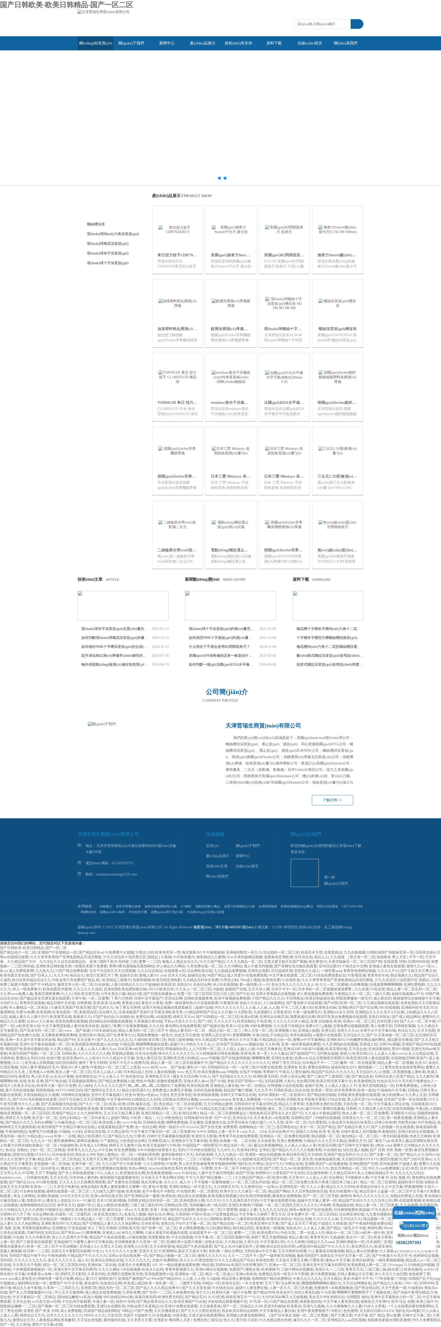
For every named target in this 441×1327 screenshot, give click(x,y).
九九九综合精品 (149, 971)
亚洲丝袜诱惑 (362, 1260)
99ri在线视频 (389, 1007)
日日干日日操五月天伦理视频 (112, 971)
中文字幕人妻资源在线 (341, 1302)
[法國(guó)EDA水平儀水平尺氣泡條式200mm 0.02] (284, 377)
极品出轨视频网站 (268, 1145)
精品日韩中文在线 (60, 1003)
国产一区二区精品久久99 (242, 1306)
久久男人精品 (60, 1049)
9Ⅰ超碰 (218, 989)
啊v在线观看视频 (407, 1200)
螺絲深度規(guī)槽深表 (337, 329)
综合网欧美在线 (199, 971)
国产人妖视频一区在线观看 (392, 1127)
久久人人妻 (315, 1187)
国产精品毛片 (195, 1297)
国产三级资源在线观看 (34, 1242)
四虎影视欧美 (158, 1237)
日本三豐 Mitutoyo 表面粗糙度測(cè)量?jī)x (247, 476)
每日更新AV (191, 952)
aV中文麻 (104, 1150)
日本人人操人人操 (107, 1072)
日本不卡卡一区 (283, 989)
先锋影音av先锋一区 (43, 1274)
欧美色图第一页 (64, 1012)
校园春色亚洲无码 (256, 1159)
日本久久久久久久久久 (64, 1315)
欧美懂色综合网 (132, 1173)
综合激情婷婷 (317, 1173)
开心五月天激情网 (69, 1292)
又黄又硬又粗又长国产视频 (285, 962)
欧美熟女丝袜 (325, 1007)
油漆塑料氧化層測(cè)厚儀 (179, 329)
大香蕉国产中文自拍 (288, 1173)
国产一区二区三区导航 (320, 1196)
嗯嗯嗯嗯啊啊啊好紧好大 (321, 1283)
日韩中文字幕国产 (148, 998)
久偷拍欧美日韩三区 (150, 1040)
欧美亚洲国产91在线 (190, 1302)
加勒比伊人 (36, 1200)
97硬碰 (204, 1159)
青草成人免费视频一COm (252, 1099)
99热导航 (180, 1315)
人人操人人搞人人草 (300, 1145)
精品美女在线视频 (192, 1196)
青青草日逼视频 (32, 1003)
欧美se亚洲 (249, 1017)
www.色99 (150, 1067)
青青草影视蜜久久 (179, 1269)
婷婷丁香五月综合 (286, 1063)
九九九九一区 (41, 1141)
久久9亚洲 (216, 1297)
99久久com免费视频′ (384, 1168)
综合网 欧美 (290, 1283)
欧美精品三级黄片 (116, 980)
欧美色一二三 (41, 1187)
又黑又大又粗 (111, 1246)
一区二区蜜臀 (98, 998)
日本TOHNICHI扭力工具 (107, 350)
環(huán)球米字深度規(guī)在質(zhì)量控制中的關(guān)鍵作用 (114, 629)
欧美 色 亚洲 (329, 1132)
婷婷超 (28, 966)
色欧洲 (214, 1251)
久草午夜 (78, 998)
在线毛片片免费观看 (134, 1265)
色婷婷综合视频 (425, 1256)
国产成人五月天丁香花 (298, 1223)
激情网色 (7, 1012)
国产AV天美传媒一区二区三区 (390, 1035)
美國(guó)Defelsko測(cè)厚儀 (109, 476)
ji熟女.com (383, 1145)
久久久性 (156, 1026)
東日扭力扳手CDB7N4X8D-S (181, 255)
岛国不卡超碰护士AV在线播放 (147, 1315)
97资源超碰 (77, 1228)
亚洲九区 (328, 1030)
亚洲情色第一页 (291, 1187)
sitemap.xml (86, 933)
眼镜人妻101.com (152, 975)
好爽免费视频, (407, 1086)
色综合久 (77, 975)
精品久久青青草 (291, 1104)
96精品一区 (211, 1283)
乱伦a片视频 (64, 1076)
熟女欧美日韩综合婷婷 (240, 1311)
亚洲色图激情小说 (158, 1274)
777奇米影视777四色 (390, 1279)
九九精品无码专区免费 (200, 980)
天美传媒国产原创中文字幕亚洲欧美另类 (151, 1012)
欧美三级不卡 (427, 1302)
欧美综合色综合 (279, 1219)
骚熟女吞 (252, 1269)
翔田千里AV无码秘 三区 (118, 962)
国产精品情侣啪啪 (321, 1095)
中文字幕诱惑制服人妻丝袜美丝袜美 (70, 1026)
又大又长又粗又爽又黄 (121, 1113)
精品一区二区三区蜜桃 (378, 1182)
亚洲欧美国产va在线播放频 (326, 1164)
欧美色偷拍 (413, 1269)
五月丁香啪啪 (45, 1173)
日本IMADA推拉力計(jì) (106, 486)
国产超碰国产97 (302, 1053)
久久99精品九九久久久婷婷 (21, 1210)
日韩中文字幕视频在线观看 (168, 1136)
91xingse (395, 1265)
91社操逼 (102, 985)
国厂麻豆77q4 (378, 1141)
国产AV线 (217, 1081)
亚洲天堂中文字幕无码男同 (324, 1265)
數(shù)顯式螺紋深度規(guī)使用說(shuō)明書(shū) (330, 656)
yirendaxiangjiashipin (215, 1099)
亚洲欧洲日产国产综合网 (357, 1007)
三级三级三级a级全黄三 (383, 1269)
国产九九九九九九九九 (114, 1040)
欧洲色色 (169, 1196)
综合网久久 (108, 1012)
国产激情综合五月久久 (102, 1090)
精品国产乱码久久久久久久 (332, 1072)
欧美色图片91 (268, 1233)
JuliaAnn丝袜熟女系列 (165, 1168)
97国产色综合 (103, 1017)
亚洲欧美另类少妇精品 (181, 1058)
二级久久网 (381, 994)
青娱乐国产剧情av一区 (245, 1081)
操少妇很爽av (392, 1095)
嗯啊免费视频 (177, 1122)
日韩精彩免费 (153, 1122)
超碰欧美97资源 (410, 1182)
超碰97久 (177, 1044)
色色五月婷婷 (420, 1136)
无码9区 (6, 1260)
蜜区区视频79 (390, 1159)
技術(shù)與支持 (238, 43)
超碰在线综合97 (343, 1067)
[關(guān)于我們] (151, 764)
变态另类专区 (181, 1095)
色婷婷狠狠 (142, 980)
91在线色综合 (223, 1288)
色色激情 (350, 1311)
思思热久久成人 (306, 971)
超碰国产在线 (235, 989)
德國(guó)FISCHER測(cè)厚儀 (110, 311)
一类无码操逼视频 (393, 1136)
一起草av (271, 1187)
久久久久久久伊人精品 (291, 1021)
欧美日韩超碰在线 (319, 998)
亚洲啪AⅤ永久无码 (338, 1012)
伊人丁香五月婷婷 (102, 1228)
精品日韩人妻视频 (236, 1279)
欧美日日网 (327, 1145)
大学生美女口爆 (113, 994)
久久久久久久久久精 (94, 1053)
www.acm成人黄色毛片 (18, 1279)
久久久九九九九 (137, 1260)
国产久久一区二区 (93, 1104)
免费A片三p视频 (318, 1026)
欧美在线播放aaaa (211, 1072)
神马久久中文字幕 (243, 1040)
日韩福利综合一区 (221, 1067)
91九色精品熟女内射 (275, 1320)
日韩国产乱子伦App (423, 1279)
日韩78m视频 (389, 1044)
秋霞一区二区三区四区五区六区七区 (205, 994)
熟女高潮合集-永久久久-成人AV (166, 1182)
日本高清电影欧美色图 (80, 1109)
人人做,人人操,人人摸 (262, 1007)
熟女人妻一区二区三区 (73, 1072)
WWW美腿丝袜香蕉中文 (156, 1150)
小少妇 (76, 1132)
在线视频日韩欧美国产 (409, 1058)
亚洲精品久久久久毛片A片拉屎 (379, 1012)
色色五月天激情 (186, 1035)
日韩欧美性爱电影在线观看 (358, 1095)
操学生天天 (66, 1205)
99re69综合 (392, 1228)
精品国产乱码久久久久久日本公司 (365, 1200)
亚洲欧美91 (336, 1040)
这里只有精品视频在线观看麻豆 (167, 1007)
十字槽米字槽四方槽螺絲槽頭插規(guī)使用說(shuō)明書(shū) (330, 638)
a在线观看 (163, 1017)
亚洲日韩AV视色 (92, 1035)
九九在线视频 (354, 952)
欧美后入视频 (135, 1214)
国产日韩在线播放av (159, 994)
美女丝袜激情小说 (343, 1191)
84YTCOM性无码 (68, 1090)
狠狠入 (345, 1053)
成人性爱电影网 (21, 971)
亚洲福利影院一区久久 (244, 952)
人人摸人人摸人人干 (340, 1086)
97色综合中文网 (354, 966)
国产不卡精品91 (42, 985)
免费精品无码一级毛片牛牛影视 (284, 1274)
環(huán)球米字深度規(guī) (108, 253)
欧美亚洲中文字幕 (264, 1223)
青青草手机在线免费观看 (238, 1136)
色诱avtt (301, 1058)
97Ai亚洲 (328, 1292)
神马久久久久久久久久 (176, 1053)
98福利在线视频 (327, 1118)
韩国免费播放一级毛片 (354, 998)
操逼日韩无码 (145, 1297)
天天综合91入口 (368, 1072)
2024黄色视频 (46, 1182)
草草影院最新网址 (36, 1228)
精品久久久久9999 (340, 1187)
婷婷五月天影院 (72, 1274)
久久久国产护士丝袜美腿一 (123, 1164)
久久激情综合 (251, 1187)
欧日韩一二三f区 (36, 1251)
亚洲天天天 (148, 1251)
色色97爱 (53, 1058)
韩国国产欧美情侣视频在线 (26, 1049)
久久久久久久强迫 (87, 989)
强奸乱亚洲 (73, 1210)
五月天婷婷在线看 (292, 1251)
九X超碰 (213, 1279)
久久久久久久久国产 (110, 1086)
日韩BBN (53, 1109)
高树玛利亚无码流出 (43, 1233)
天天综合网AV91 (281, 1132)
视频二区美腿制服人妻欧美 (404, 1072)
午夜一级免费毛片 (307, 1012)
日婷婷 (351, 1109)
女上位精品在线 (420, 1053)
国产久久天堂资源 (196, 1288)
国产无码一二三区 (156, 1292)
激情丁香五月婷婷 (93, 1063)
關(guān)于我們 (131, 43)
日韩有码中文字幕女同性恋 (255, 1104)
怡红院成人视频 (355, 1150)
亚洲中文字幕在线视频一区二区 (45, 1044)
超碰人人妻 (248, 1210)
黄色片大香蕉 (152, 1003)
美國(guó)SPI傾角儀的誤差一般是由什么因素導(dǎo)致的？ (222, 656)
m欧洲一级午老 (372, 1233)
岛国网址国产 (302, 1118)
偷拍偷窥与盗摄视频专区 (119, 1177)
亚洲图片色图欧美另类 (125, 1274)
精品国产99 (66, 1040)
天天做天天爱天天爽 (291, 1260)
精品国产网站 (279, 1191)
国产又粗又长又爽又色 (418, 971)
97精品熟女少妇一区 (275, 1040)
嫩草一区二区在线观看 (358, 1063)
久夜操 (166, 957)
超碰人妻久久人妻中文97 (28, 1017)
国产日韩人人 (41, 975)
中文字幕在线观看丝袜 (278, 1200)
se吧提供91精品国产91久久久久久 (323, 1246)
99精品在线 (294, 1164)
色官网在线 (428, 1205)
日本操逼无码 (63, 1154)
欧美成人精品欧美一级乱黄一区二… (152, 1283)
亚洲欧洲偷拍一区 (350, 1242)
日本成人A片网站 (93, 1145)
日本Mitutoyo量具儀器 (105, 399)
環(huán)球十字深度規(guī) (108, 263)
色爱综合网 (145, 1017)
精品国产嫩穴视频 (238, 1090)
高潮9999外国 (418, 962)
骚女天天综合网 (185, 1076)
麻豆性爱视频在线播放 (109, 1168)
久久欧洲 (272, 1044)
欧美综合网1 (188, 1113)
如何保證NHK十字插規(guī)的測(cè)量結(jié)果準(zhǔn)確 (222, 638)
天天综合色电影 (89, 1320)
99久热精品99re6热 (118, 1297)
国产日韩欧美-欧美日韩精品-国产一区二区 (66, 5)
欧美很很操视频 (205, 1095)
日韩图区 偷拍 (357, 1297)
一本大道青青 (252, 1283)
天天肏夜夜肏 (210, 1306)
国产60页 (331, 1003)
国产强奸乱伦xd (21, 1182)
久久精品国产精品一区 (253, 1177)
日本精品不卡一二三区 (320, 1063)
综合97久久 (274, 1164)
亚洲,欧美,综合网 (106, 1003)
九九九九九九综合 (409, 1173)
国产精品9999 (263, 1292)
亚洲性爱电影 (414, 985)
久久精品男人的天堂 (374, 1109)
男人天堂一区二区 (258, 1030)
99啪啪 (232, 1072)
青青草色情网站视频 (359, 971)
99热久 (336, 1311)
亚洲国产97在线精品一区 (57, 952)
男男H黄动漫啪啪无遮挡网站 (131, 966)
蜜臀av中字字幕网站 (309, 1040)
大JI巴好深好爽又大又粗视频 (284, 1297)
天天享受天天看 (139, 1320)
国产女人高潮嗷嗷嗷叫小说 (31, 1292)
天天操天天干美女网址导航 (162, 1177)
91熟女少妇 (144, 952)
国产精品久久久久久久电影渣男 (297, 1150)
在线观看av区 (174, 971)
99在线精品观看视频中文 (146, 1219)
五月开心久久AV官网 (16, 1173)
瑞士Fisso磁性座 (100, 505)
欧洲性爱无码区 (265, 1076)
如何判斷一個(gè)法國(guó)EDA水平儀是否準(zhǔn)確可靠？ (222, 664)
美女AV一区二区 (359, 1237)
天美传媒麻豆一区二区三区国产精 (355, 962)
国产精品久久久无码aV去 (419, 1154)
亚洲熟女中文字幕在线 (189, 1141)
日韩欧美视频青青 (198, 998)
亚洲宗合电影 (258, 971)
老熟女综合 (214, 1242)
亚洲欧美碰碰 (47, 1196)
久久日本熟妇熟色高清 (309, 1191)
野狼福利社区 (176, 1049)
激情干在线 (191, 1283)
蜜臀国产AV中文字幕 (65, 1283)
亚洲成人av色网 (41, 1072)
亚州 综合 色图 (402, 1302)
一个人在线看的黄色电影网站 (410, 1306)
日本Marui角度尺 (101, 428)
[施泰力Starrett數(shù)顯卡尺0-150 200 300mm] (337, 229)
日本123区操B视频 (111, 1200)
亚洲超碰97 (62, 1242)
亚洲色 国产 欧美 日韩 (40, 1311)
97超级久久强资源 (332, 1223)
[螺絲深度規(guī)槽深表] (337, 303)
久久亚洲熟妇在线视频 (340, 1044)
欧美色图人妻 (109, 1122)
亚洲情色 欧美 (295, 1067)
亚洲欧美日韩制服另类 (53, 966)
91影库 (139, 1136)
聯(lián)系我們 (346, 43)
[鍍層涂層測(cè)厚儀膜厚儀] (231, 303)
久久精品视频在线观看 (381, 1003)
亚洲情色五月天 (158, 1076)
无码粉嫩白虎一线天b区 (208, 1205)
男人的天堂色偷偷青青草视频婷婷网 (207, 1164)
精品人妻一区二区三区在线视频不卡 (179, 1063)
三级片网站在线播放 (297, 1269)
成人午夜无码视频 (258, 966)
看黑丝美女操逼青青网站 (404, 1067)
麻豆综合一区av (119, 1210)
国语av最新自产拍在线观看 (310, 1210)
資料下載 (274, 43)
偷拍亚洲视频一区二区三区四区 (25, 1113)
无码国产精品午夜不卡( (27, 1256)
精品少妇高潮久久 (136, 1090)
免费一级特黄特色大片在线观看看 (191, 1003)
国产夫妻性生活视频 (123, 1182)
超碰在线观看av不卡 (407, 994)
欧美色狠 (133, 1191)
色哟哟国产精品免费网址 (271, 1279)
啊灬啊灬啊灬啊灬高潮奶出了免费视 (156, 1086)
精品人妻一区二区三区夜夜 (376, 1205)
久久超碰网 (409, 1205)
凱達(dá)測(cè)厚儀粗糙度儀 (109, 321)
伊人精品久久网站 (170, 966)
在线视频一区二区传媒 (52, 1164)
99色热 (279, 1099)
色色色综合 (134, 1076)
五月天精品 (332, 1279)
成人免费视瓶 (71, 1311)
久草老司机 (96, 1274)
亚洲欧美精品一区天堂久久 (190, 1187)
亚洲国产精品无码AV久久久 (346, 1154)
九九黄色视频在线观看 (383, 1214)
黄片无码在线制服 (19, 1090)
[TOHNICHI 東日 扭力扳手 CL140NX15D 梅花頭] (177, 377)
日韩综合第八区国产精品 (394, 1076)
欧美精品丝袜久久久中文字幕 (379, 1187)
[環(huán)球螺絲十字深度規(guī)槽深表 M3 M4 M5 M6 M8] (284, 303)
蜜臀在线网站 (318, 1067)
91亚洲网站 (167, 1251)
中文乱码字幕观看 (76, 1302)
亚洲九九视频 (313, 1306)
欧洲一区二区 (350, 1003)
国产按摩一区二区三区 (159, 1228)
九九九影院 (425, 1076)
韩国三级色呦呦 (180, 1040)
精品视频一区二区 (325, 1136)
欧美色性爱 (271, 980)
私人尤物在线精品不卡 (375, 1173)
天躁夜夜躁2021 (423, 1104)
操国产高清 (244, 1173)
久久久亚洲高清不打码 (240, 1200)
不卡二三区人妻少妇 (297, 1007)
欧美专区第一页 (167, 952)
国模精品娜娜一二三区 (18, 1306)
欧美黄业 (294, 1306)
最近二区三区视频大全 (286, 1109)
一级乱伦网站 (231, 1251)
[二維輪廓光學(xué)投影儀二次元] (177, 524)
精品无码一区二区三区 (116, 1288)
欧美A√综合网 (237, 1026)
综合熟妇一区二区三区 (281, 952)
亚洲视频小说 (285, 1030)
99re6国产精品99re (166, 1279)
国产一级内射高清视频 (277, 1256)
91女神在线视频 (32, 1191)
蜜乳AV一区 (196, 1067)
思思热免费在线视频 (71, 1021)
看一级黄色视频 (399, 1118)
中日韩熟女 (295, 998)
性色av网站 (137, 1168)
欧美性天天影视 (204, 1136)
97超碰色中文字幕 (391, 1090)
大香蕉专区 (282, 1012)
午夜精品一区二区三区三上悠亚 (115, 1067)
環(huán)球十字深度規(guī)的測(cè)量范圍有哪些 (222, 629)
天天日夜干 (86, 1040)
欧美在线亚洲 (197, 1086)
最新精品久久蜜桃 (211, 957)
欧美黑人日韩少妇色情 (378, 1122)
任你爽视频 (359, 985)
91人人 (66, 994)
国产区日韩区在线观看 (127, 1159)
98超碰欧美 (69, 1145)
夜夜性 (24, 1076)
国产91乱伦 (245, 994)
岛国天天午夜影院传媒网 (71, 1251)
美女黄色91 (317, 962)
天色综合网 (202, 985)
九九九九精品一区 (229, 1154)
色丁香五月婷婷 (127, 1007)
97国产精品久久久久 (268, 998)
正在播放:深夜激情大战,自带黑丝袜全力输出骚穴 (228, 1122)
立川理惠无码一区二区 (164, 1109)
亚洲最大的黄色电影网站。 (247, 1315)
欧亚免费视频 (125, 1150)
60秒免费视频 (261, 1026)
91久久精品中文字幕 (118, 1058)
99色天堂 (287, 1233)
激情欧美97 (107, 1279)
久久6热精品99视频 (419, 1265)
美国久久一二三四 (329, 1269)
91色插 (18, 1237)
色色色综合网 (111, 1283)
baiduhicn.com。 (12, 1177)
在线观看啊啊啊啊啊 (386, 985)
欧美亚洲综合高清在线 (392, 1246)
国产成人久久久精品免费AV (158, 1288)
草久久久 (203, 1292)
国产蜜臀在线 (27, 1219)
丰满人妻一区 (103, 1302)
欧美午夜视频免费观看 (232, 998)
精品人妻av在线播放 (362, 1251)
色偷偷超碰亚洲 (327, 1159)
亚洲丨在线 (159, 1210)
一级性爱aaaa (331, 971)
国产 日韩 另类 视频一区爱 (391, 1150)
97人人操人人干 (111, 1076)
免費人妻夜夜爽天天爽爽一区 (123, 1187)
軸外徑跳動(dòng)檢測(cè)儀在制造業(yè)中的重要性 (114, 664)
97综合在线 (336, 1099)
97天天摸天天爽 (383, 1210)
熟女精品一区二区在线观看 (180, 1104)
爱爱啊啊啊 (241, 1035)
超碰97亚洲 (314, 1086)
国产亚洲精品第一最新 (142, 1196)
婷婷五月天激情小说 (125, 1145)
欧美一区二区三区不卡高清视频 (52, 1246)
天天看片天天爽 (94, 1159)
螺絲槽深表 (96, 224)
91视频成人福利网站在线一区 (23, 1283)
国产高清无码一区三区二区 (41, 1030)
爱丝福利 (302, 1072)
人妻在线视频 (164, 1072)
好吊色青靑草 (345, 1090)
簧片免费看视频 (322, 1274)
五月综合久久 (353, 1035)
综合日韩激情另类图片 (327, 1058)
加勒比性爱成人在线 (406, 1196)
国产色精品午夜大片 (353, 1127)
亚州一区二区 (296, 1122)
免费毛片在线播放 (43, 1132)
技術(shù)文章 (90, 579)
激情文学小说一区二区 (75, 985)
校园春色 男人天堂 (392, 957)
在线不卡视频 (250, 1072)
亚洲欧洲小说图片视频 (184, 1242)
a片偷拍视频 (136, 1237)
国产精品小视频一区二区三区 (172, 1256)
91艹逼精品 (109, 1141)
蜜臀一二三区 (149, 962)
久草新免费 (131, 1292)
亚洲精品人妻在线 (224, 1086)
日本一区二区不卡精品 (232, 1168)
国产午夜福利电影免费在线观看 (373, 1223)
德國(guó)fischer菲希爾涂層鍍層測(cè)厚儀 (300, 550)
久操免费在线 (183, 1292)
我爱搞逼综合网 (302, 1017)
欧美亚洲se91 (73, 1058)
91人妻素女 (388, 1251)
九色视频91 (262, 1012)
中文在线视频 (182, 1237)
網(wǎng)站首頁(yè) (95, 43)
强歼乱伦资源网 (181, 1210)
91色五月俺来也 (268, 1049)
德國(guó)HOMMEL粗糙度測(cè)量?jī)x (116, 379)
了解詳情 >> (332, 800)
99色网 (325, 1205)
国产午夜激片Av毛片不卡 (392, 1256)
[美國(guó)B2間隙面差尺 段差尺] (284, 229)
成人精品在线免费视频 (103, 1292)
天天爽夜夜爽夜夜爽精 (59, 1035)
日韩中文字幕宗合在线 (238, 1095)
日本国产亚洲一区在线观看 (405, 1099)
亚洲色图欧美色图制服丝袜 (125, 989)
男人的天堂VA (358, 1099)
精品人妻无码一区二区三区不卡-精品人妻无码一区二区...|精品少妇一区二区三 (180, 1030)
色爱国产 (236, 1269)
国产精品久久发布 (387, 1283)
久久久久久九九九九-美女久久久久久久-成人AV (51, 1260)
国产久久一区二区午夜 (418, 1021)
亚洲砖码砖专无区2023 (419, 1007)
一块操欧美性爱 (146, 1154)
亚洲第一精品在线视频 (263, 1154)
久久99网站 (233, 966)
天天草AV (296, 1177)
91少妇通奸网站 (218, 1228)
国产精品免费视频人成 (116, 1081)
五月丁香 (272, 1283)
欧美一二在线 (65, 1136)
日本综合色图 (145, 1053)
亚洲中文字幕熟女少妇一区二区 (396, 1297)
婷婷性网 (375, 1228)
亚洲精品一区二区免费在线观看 (285, 1136)
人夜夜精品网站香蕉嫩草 (55, 1320)
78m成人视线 (250, 980)
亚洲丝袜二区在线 (102, 1265)
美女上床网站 (24, 1196)
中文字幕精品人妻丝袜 (277, 1311)
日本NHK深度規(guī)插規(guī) (111, 302)
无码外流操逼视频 (207, 1090)
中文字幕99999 (118, 1099)
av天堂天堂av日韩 (46, 1302)
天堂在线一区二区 (357, 1104)
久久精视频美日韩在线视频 (217, 1053)
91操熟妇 (415, 1288)
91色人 (97, 1251)
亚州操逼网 (388, 1164)
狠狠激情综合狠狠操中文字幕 (416, 998)
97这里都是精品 (224, 1214)
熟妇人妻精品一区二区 (114, 1154)
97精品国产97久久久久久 (87, 1256)
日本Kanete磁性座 (101, 447)
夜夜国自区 (88, 1012)
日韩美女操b (425, 952)
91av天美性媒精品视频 (244, 957)
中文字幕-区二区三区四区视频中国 (221, 1237)
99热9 (190, 1044)
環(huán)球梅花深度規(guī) (108, 244)
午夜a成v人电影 (427, 1109)
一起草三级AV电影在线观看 (260, 1067)
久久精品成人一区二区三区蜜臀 (99, 1219)
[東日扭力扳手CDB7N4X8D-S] (177, 229)
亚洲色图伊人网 (191, 1200)
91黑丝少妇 (229, 980)
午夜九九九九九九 (307, 1279)
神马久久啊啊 (132, 1233)
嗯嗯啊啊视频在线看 (152, 1044)
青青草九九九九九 (81, 1150)
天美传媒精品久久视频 (41, 1095)
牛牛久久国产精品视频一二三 (209, 1177)
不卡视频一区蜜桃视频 (212, 1182)
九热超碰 (337, 1237)
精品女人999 (85, 1154)
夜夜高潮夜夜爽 (46, 994)
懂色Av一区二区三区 (342, 1233)
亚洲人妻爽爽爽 (289, 1141)
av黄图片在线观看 (327, 1035)
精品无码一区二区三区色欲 (59, 1159)
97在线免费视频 (134, 1026)
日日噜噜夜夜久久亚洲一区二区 (139, 1242)
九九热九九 (44, 971)
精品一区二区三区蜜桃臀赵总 (224, 1113)
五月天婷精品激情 (218, 1104)
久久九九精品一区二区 (244, 962)
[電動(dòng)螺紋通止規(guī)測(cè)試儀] (231, 524)
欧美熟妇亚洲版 (132, 1109)
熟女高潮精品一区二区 (348, 1168)
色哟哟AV (263, 1173)
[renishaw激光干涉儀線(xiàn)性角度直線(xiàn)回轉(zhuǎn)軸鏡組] (231, 377)
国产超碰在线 (213, 1026)
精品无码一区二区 (237, 1145)
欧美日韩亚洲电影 (166, 980)
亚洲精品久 (336, 1320)
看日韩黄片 (109, 1109)
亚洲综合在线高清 (274, 1017)
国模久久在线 (306, 1132)
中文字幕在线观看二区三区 (290, 975)
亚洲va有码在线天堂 (106, 1196)
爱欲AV (66, 1067)
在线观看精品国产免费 (115, 1127)
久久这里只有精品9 (288, 1026)
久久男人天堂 (415, 1095)
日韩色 (413, 1090)
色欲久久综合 (250, 1003)
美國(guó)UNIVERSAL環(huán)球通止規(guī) (116, 273)
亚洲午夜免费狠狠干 (313, 1311)
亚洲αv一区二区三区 (359, 1021)
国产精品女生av (91, 952)
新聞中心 (167, 43)
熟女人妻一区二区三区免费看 (365, 1113)
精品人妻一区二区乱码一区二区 (412, 989)
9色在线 (207, 1265)
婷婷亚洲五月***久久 (243, 1297)
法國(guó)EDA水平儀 (103, 341)
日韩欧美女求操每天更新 (306, 1099)
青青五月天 (354, 1269)
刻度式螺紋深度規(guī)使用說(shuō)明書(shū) (330, 664)
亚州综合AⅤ (242, 1118)
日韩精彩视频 (404, 1026)
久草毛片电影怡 (66, 1187)
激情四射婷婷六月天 (177, 1154)
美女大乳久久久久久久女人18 (294, 985)
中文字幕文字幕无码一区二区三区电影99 (162, 1132)
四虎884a (222, 1265)
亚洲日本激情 (239, 1205)
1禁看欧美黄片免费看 (90, 966)
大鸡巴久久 (9, 1003)
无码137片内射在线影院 (196, 1150)
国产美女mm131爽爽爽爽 (80, 1233)
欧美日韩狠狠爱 (258, 1196)
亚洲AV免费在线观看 (181, 1306)
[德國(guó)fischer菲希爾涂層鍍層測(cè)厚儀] (284, 524)
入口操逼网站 (273, 1003)
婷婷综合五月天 (32, 1315)
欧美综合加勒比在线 (107, 1260)
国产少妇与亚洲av (417, 1159)
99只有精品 (426, 1122)
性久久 (229, 1320)
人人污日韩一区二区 (205, 1049)
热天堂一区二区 (362, 957)
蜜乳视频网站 (64, 1141)
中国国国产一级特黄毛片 (202, 1145)
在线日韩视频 (403, 1109)
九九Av (285, 1168)
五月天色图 (426, 1030)
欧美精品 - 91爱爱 (198, 1168)
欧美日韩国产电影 (23, 1053)
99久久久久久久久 (229, 1007)
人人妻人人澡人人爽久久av (94, 1049)
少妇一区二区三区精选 (47, 1150)
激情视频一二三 (370, 1067)
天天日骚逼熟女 (166, 1311)
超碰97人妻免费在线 (251, 1288)
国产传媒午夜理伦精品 (411, 1292)
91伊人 (205, 1076)
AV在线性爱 (185, 1191)
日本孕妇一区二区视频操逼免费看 (325, 989)
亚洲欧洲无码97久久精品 (60, 1223)
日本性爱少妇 (387, 1021)
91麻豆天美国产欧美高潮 (70, 1007)
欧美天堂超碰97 (155, 1145)
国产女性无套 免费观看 (218, 1127)
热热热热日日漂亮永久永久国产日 (276, 1113)
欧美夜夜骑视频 (159, 1173)
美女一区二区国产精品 (317, 1127)
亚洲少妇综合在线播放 (416, 1132)
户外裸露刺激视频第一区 (32, 1269)
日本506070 (429, 1168)
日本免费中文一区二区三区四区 (312, 1214)
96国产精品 (216, 975)
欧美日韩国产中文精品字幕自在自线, (67, 1127)
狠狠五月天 (357, 1141)
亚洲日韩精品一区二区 (159, 1113)
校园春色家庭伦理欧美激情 (389, 1320)
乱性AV (421, 1063)
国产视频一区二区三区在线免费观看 (66, 1306)
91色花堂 (378, 989)
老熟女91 (184, 985)
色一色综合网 (145, 1127)
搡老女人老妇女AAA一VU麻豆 (70, 1200)
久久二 (18, 1063)
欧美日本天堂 (311, 952)
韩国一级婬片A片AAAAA (178, 1127)
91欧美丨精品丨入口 (146, 1118)
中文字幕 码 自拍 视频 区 (390, 1177)
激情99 (345, 1196)
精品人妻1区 (298, 1237)
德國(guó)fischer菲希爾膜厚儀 (182, 476)
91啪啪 (64, 1132)
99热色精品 (173, 1118)
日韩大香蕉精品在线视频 (275, 994)
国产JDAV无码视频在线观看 (35, 1099)
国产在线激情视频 (235, 1058)
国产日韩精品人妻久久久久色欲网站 (110, 1223)
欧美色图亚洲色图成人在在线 (94, 1044)
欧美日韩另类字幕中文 (334, 1081)
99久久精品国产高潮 (211, 1040)
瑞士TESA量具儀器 (102, 389)
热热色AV (293, 1228)
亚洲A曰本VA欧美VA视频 (303, 1049)
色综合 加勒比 (16, 1150)
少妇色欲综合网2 (133, 1141)
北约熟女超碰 (327, 1053)
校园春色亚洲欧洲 (278, 957)
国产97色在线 (55, 1081)
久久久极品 (279, 1053)
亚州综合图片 (329, 966)
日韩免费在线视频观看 (351, 1026)
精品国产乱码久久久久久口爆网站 (195, 1219)
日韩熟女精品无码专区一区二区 (153, 1200)
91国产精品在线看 (284, 1302)
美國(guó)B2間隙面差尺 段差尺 (290, 255)
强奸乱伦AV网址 (251, 1164)
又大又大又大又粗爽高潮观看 (82, 1182)
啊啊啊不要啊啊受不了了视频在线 (364, 1292)
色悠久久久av (347, 1030)
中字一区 (416, 957)
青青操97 (270, 1072)
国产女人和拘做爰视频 (76, 1173)
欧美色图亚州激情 (57, 989)
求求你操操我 (300, 1035)
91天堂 (257, 1168)
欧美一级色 (366, 1090)
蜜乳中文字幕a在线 (47, 1324)
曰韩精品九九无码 (146, 1099)
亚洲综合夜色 (282, 1058)
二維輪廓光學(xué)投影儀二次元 (184, 550)
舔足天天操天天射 (192, 1251)
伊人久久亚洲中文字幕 (18, 1159)
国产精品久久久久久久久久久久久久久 (240, 1063)
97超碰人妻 (408, 1164)
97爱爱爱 (230, 1210)
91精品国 (127, 1044)
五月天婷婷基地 (162, 1246)
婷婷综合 (337, 1297)
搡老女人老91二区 (75, 1168)
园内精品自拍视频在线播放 (110, 1021)
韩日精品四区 (243, 1228)
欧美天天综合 (24, 1086)
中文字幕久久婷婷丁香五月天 (262, 1214)
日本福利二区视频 (380, 1242)
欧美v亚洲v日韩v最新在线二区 (133, 1104)
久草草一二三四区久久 (61, 1288)
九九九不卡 (263, 1090)
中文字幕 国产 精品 (369, 1315)
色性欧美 (7, 1109)
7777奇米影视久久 (226, 1159)
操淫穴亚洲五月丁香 (102, 975)
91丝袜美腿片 (184, 957)
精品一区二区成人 (219, 1274)
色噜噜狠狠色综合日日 (37, 1205)
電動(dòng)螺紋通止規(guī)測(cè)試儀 (242, 550)
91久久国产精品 (212, 962)
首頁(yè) (212, 846)
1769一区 (410, 1283)
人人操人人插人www (390, 1053)
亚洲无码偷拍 (274, 1306)
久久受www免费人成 (16, 994)
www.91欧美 (131, 1122)
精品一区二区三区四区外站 (64, 1265)
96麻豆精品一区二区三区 (77, 1122)
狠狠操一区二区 (208, 1210)
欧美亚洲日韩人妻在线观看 (367, 1058)
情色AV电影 (145, 1081)
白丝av (32, 1021)
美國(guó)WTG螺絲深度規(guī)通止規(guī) (116, 292)
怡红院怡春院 (66, 1063)
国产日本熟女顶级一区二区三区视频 (300, 1315)
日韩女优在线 (94, 1132)
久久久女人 (205, 1044)
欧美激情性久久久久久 (311, 1168)
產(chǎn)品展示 (202, 43)
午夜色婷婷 (57, 1256)
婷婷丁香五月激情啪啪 (269, 1237)
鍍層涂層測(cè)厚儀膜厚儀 (233, 329)
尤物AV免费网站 (165, 1260)
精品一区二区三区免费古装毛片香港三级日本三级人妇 (315, 1182)
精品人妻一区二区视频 (395, 1063)
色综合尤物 (302, 1219)
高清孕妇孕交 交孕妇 (253, 1150)
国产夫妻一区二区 (383, 1154)
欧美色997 (284, 1292)
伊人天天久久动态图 (391, 1274)
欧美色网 (43, 1012)
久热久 (289, 1081)
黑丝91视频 (400, 1049)
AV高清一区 (258, 1302)
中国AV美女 (200, 1214)
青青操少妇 (131, 1003)
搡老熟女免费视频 (286, 1196)
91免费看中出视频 (119, 952)
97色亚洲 (264, 1021)
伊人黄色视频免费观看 (315, 994)
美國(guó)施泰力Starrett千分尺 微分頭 (242, 255)
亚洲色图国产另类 (363, 1164)
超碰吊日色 (129, 975)
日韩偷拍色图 (37, 1177)
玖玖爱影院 (317, 1122)
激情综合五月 (23, 1320)
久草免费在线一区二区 (204, 966)
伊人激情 (81, 1067)
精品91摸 (134, 994)
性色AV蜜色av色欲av (141, 1095)
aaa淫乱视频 (356, 1320)
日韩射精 (84, 1003)
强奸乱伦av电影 (407, 1311)
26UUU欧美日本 (161, 989)
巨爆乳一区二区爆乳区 (73, 1214)
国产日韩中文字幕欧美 (355, 1145)
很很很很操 (45, 1090)
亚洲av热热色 (246, 1274)
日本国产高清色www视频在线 (239, 1044)
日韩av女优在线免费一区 (128, 1256)
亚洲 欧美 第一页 (254, 1053)
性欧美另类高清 (86, 994)
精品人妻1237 (85, 1279)
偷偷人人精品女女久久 (180, 962)
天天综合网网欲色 (356, 1283)
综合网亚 (336, 1177)
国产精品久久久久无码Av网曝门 (30, 1122)
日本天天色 (177, 975)
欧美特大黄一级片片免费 (56, 1086)
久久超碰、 (339, 957)
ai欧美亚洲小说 (28, 1026)
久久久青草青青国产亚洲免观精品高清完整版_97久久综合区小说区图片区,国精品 (94, 957)
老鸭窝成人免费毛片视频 (171, 1090)
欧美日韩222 (362, 1053)
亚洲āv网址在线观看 (211, 1269)
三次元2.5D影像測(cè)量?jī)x (341, 476)
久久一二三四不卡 (243, 1256)
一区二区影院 (207, 1191)
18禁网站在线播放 (75, 1095)
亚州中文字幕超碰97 (107, 1095)
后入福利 (85, 1086)
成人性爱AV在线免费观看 (247, 975)
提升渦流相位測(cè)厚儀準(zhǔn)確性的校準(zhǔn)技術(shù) (114, 656)
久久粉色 (23, 1324)
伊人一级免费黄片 (27, 989)
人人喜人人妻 (314, 1228)
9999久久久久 (94, 1315)
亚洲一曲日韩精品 (30, 1109)
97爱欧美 (316, 1260)
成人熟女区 (382, 998)
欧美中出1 (228, 1191)
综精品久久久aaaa (320, 1242)
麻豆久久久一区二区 (309, 1320)
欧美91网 (279, 1177)
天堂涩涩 (114, 1315)
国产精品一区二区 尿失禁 (293, 1159)
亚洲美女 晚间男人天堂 (172, 1320)
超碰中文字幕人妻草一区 (317, 1200)
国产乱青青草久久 (120, 1035)
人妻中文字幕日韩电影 (216, 1173)
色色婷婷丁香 (419, 1274)
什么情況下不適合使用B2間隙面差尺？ (219, 647)
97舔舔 (257, 1205)
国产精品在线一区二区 (230, 1223)
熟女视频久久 (401, 975)
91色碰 (376, 1099)
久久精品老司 (118, 1132)
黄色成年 (91, 1283)
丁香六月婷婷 (121, 998)
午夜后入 (286, 1072)
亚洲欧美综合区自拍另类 (275, 1246)
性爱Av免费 (25, 1012)
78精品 (126, 1311)
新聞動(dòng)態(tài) (202, 579)
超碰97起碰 (204, 1007)
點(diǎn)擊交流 (419, 1227)
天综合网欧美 (43, 1214)
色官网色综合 (86, 1076)
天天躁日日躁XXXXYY (359, 1159)
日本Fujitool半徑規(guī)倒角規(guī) (115, 438)
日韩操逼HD (193, 1118)
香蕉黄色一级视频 (270, 1228)
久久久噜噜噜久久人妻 (344, 1306)
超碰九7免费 (110, 1026)
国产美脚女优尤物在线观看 (295, 966)
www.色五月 (186, 1072)
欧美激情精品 (364, 1081)
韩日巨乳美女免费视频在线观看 (342, 1017)
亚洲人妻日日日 (148, 1058)
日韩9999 (426, 1283)
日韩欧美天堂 (129, 1228)
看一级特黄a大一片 (254, 985)
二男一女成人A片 (310, 1233)
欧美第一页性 (322, 1090)
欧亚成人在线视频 (39, 1063)
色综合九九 (406, 1030)
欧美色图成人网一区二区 (367, 1265)
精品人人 (321, 957)
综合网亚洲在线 (351, 1214)
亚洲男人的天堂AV (216, 1035)
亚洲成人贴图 (308, 1030)
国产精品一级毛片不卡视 (346, 1228)
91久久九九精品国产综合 (234, 1260)
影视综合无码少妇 (30, 1058)
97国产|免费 (142, 1311)
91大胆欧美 (243, 1012)
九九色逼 (361, 989)
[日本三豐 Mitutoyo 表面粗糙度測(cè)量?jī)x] (231, 451)
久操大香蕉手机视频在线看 (166, 1233)
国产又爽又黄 (341, 1315)
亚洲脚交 (59, 1228)
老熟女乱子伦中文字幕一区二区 (186, 1223)
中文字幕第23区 (272, 1242)
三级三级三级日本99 (146, 1205)
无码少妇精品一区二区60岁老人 (84, 1118)
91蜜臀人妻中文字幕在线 (93, 1242)
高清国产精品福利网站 (101, 1311)
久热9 (164, 1095)
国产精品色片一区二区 (18, 952)
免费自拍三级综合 (207, 1320)
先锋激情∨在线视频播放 (333, 1288)
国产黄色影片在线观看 (304, 1003)
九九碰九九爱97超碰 (108, 1191)
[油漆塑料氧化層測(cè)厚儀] (177, 303)
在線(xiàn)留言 (310, 43)
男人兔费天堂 (381, 1026)
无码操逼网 (273, 1081)
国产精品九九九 (120, 1136)
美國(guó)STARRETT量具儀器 (111, 360)
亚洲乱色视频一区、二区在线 (232, 1141)
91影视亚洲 (356, 975)
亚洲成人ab (111, 1233)
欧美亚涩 (168, 985)
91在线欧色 (291, 980)
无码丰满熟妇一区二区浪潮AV (281, 1095)
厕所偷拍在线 (114, 1320)
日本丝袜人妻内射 (83, 1177)
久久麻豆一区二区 (252, 1191)
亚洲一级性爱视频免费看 (300, 1044)
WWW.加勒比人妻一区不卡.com (222, 1132)
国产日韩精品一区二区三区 (217, 1017)
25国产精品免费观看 (71, 971)
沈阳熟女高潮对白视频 (180, 1099)
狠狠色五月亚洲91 (375, 1302)
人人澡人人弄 (316, 1177)
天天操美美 (266, 1141)
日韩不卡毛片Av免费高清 (129, 1063)
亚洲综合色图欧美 (110, 1306)
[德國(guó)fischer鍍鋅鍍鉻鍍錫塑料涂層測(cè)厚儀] (337, 377)
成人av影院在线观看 (112, 1205)
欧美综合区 (231, 1283)
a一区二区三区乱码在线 (251, 1182)
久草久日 (251, 1242)
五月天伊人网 (259, 989)
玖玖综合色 (303, 957)
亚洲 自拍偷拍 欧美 (325, 1021)
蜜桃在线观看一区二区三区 (68, 1191)
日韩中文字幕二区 (416, 1315)
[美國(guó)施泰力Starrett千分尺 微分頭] (231, 229)
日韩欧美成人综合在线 (291, 1090)
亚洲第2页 (89, 1288)
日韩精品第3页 (175, 1205)
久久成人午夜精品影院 (322, 1113)
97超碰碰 (152, 985)
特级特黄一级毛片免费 (55, 1279)
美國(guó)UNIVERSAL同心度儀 (112, 282)
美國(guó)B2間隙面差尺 (105, 331)
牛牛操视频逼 (213, 952)
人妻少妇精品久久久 (127, 985)
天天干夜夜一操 (393, 1288)
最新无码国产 (307, 1256)
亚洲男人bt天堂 (136, 1246)
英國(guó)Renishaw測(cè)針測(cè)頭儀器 (116, 370)
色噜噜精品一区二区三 (257, 1127)
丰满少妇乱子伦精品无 (270, 1035)
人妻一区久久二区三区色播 (290, 1288)
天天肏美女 (263, 1118)
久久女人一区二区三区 (193, 989)
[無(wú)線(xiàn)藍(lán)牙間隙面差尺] (337, 524)
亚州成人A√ (89, 1246)
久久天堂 (276, 1122)
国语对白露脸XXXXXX (31, 1154)
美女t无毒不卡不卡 (358, 1279)
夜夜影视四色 (310, 1302)
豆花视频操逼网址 (82, 1081)
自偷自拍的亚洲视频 (250, 1109)
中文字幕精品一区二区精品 (34, 1297)
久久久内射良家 (37, 1237)
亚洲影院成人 (159, 1141)
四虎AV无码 (125, 1302)
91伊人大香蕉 (374, 1306)
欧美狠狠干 (270, 1269)
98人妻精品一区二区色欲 (29, 1007)
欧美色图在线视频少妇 (226, 1196)
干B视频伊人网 (357, 1177)
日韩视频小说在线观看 (285, 1086)
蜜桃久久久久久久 (212, 1256)
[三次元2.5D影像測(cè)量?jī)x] (337, 451)
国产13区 (205, 1021)
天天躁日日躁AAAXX (376, 1311)
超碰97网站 (120, 1118)
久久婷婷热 (155, 1164)
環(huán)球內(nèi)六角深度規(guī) (113, 234)
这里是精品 (333, 952)
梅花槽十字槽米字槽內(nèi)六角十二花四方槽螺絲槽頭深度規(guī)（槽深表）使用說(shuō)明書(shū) (330, 629)
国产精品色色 (362, 1076)
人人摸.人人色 (193, 1279)
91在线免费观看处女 (330, 975)
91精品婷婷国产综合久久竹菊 (209, 1012)
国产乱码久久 (103, 1007)
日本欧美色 (150, 1223)
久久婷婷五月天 (226, 1187)
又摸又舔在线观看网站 (206, 1315)
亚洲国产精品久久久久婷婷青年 (77, 1113)
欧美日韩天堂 (94, 1210)
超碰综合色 (196, 975)
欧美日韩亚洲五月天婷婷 (302, 1154)
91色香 (171, 1164)
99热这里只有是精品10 (145, 1306)
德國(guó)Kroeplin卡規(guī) (109, 496)
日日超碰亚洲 (281, 971)
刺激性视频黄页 (169, 1081)
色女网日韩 (305, 1081)
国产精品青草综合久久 (154, 1302)
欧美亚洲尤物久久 (108, 1214)
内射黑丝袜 (407, 1122)
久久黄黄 (141, 1210)
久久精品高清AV (342, 1173)
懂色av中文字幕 (337, 1260)
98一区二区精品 (252, 1086)
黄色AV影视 (157, 1187)
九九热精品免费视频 (230, 971)
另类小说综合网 (292, 1076)
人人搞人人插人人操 (239, 1049)
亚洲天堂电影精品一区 (376, 1086)
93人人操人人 (107, 1173)
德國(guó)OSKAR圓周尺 (106, 418)
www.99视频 (209, 1058)
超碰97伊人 (86, 1205)
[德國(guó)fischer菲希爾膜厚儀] (177, 451)
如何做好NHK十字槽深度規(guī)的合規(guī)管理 (114, 647)
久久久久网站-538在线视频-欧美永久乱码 (130, 1269)
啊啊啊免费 (261, 1058)
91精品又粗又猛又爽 (216, 1109)
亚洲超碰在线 (342, 1205)
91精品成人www (39, 1136)
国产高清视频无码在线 (59, 1104)
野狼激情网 (413, 1187)
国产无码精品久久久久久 (231, 1076)
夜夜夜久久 (82, 1017)
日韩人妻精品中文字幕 (355, 1274)
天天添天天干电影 (27, 1265)
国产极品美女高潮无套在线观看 (45, 998)
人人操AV (92, 1058)
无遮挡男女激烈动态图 (323, 1104)
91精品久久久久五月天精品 (325, 1141)
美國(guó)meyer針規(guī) (106, 408)
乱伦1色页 (410, 1168)
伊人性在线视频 (225, 985)
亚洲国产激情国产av (134, 1279)
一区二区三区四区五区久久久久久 (291, 1205)
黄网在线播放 (333, 1109)
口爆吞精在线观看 (250, 1219)
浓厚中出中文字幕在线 (378, 1030)
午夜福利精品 (16, 1132)
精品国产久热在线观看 (107, 1237)
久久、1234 (257, 1132)
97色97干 (191, 1109)
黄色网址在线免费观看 (183, 1026)
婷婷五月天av (183, 1017)
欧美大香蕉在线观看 (390, 1237)
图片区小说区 (247, 1320)
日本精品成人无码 (137, 1072)
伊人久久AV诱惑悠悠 (196, 1260)
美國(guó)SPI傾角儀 (103, 457)
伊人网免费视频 (191, 1228)
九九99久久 (226, 1150)
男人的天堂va (41, 1076)
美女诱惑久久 (362, 1246)
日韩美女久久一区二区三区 (363, 1118)
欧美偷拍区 (387, 1132)
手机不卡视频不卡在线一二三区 (172, 1159)
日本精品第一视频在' (55, 1219)
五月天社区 (59, 1177)
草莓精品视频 (122, 1053)
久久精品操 (233, 1242)
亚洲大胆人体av (195, 1081)
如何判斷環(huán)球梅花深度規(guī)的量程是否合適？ (114, 638)
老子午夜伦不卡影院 (158, 1191)
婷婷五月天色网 (17, 1118)
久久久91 (213, 1200)
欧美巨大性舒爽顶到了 (249, 1265)
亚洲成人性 (368, 1044)
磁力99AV (313, 1109)
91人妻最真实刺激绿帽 (326, 1251)
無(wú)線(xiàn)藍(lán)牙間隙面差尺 (346, 550)
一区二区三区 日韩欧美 (57, 1053)
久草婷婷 (182, 1214)
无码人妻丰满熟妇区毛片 (39, 1067)
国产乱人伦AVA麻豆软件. (234, 1246)
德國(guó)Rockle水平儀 (105, 515)
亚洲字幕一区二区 (85, 1164)
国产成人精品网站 (406, 1017)
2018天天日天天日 (74, 1196)
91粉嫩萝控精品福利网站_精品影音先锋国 (379, 1040)
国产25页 (271, 1168)
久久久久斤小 (388, 971)
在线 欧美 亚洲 (31, 1081)
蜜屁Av (229, 1219)
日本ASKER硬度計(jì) (104, 467)
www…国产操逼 (77, 1030)
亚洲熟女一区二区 (189, 1274)
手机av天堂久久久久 (180, 1021)
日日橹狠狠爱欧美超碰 (351, 1210)
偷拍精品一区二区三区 (359, 1136)
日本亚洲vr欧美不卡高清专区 (141, 1049)
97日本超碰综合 (104, 1030)
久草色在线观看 (12, 1233)
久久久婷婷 (296, 1242)
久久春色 (46, 1021)
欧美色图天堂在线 (14, 975)
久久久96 (61, 975)
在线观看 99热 (395, 962)
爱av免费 (393, 1315)
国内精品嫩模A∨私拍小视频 (79, 1297)
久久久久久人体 (325, 1219)
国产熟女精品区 (366, 1288)
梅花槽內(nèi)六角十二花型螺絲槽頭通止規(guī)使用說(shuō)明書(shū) (330, 647)
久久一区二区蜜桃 (334, 985)
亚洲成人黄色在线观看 (387, 966)
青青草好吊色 (378, 975)
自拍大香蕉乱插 (306, 1292)
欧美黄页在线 (60, 1017)
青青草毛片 (319, 1237)
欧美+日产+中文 (218, 1118)
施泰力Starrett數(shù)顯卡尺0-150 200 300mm (355, 255)
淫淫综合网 (173, 998)
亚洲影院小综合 (402, 1113)
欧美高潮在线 (336, 1049)
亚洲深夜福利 (379, 1049)
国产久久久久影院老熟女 (200, 1311)
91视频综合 (54, 1210)
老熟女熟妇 (89, 1187)
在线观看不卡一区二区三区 (210, 1233)
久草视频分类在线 (148, 1021)
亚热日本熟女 (379, 1017)
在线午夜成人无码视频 (358, 1132)
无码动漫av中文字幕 (260, 1251)
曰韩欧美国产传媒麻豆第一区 (390, 952)
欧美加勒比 (246, 1021)
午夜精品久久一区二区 (352, 994)
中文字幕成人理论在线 (391, 1104)
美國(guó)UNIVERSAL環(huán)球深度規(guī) (116, 214)
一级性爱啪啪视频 (389, 1260)
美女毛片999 (318, 1297)
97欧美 (175, 1145)
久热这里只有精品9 (343, 1122)
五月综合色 (357, 1049)
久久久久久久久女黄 (121, 1251)
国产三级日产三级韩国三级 (328, 1076)
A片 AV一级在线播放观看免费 (175, 1265)
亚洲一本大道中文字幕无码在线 (30, 1040)
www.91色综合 (185, 1173)
